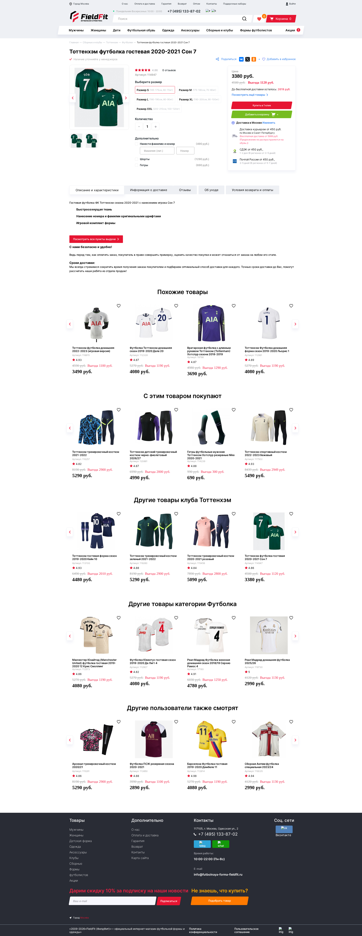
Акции (290, 30)
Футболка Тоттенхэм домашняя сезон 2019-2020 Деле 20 (151, 349)
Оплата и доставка (144, 3)
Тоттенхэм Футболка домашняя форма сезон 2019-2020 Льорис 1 (267, 349)
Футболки (127, 42)
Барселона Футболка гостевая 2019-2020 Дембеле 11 (207, 765)
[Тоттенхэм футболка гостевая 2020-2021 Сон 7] (99, 97)
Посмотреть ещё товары (248, 94)
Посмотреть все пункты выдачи (94, 239)
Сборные (75, 863)
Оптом (196, 3)
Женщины (98, 30)
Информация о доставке (148, 190)
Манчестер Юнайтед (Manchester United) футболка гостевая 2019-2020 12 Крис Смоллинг (94, 663)
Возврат (182, 3)
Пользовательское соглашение (246, 930)
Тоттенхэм (112, 42)
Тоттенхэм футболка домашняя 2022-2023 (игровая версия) (93, 349)
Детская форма (80, 841)
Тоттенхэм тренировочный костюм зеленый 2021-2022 (153, 557)
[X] (247, 59)
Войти (292, 3)
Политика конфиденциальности (203, 930)
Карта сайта (140, 858)
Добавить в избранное (281, 59)
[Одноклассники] (254, 59)
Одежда (168, 30)
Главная (74, 42)
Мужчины (76, 30)
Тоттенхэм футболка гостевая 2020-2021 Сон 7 (265, 557)
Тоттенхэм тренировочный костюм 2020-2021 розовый (210, 557)
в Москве (256, 122)
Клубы (73, 858)
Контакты (211, 3)
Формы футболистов (256, 30)
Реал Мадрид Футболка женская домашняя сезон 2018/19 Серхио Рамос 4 (208, 663)
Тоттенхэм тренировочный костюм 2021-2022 (95, 453)
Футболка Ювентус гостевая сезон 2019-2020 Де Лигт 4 (153, 661)
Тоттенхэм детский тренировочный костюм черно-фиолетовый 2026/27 (153, 455)
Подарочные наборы (234, 3)
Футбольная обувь (141, 30)
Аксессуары (190, 30)
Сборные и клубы (219, 30)
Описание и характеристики (97, 190)
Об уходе (211, 190)
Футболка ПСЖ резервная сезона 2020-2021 (152, 765)
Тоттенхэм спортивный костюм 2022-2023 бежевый (266, 453)
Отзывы (185, 190)
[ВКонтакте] (241, 59)
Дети (116, 30)
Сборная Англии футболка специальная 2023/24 (262, 765)
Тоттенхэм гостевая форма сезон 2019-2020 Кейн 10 (94, 557)
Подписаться (169, 901)
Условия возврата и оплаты (252, 190)
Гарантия (166, 3)
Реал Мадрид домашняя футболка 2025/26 (267, 661)
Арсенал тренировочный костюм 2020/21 (94, 765)
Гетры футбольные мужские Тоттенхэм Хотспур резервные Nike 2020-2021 (211, 455)
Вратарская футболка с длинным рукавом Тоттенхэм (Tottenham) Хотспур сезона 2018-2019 (209, 351)
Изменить (268, 122)
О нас (125, 3)
